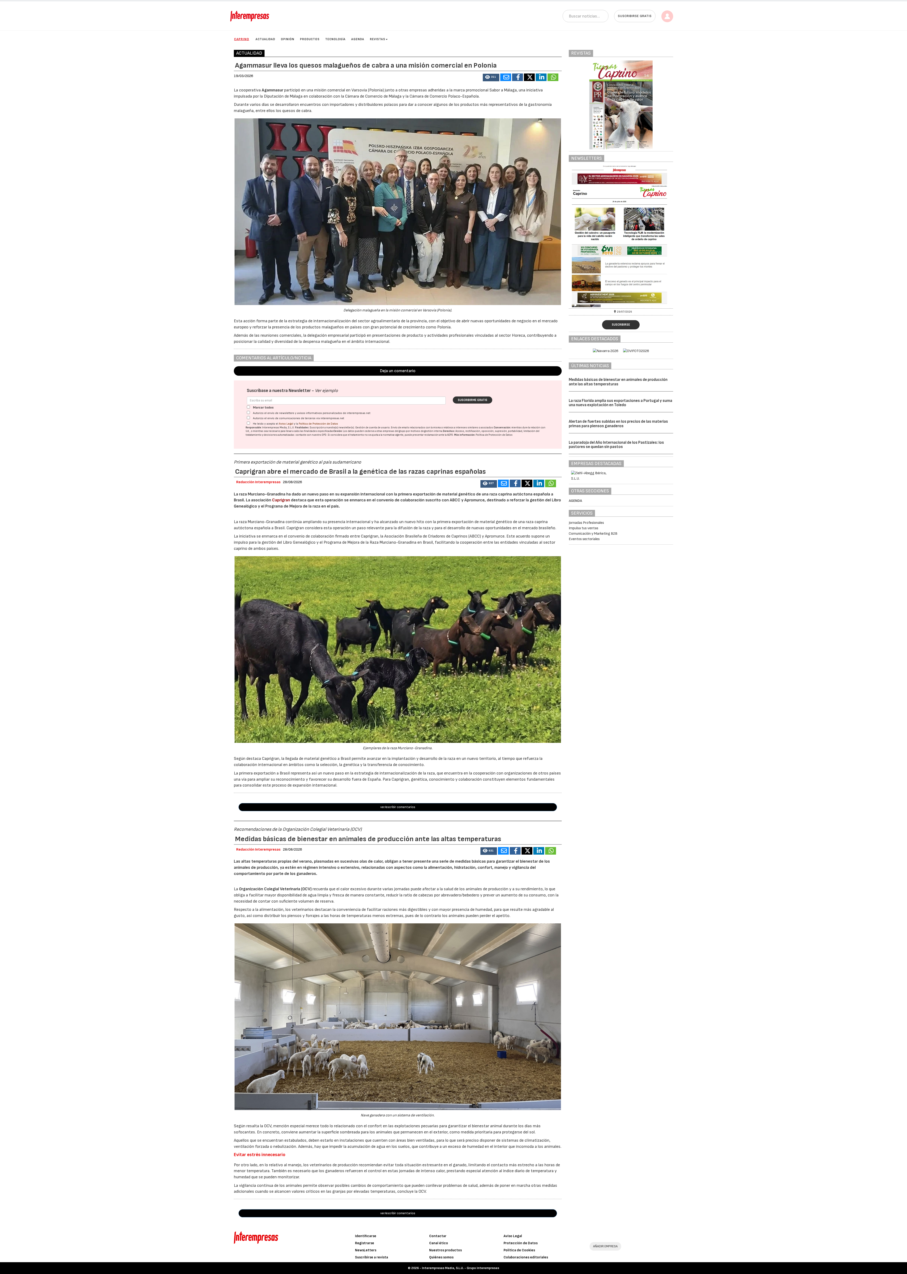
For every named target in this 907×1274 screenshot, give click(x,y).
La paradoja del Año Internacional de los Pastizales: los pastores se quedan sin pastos (616, 444)
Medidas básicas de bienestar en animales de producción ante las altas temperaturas (618, 382)
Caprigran (281, 500)
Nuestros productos (445, 1250)
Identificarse (365, 1236)
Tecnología (335, 39)
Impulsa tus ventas (583, 528)
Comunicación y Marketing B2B (593, 533)
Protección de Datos (521, 1243)
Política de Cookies (519, 1250)
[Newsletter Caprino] (621, 236)
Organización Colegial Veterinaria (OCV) (275, 889)
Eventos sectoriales (584, 539)
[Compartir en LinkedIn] (541, 77)
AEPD (450, 434)
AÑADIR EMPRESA (605, 1246)
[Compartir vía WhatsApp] (553, 77)
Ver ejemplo (326, 390)
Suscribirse (621, 325)
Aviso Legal (286, 424)
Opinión (287, 39)
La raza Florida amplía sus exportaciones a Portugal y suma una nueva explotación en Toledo (620, 403)
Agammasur (272, 90)
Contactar (437, 1236)
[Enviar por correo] (505, 77)
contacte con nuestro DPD (310, 434)
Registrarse (364, 1243)
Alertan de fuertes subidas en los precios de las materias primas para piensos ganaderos (618, 423)
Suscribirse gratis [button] (635, 16)
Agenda (357, 39)
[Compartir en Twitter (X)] (529, 77)
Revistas (377, 39)
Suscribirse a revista (371, 1257)
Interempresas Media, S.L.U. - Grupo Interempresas (460, 1268)
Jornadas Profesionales (586, 523)
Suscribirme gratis (472, 400)
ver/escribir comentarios (397, 807)
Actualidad (265, 39)
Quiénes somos (441, 1257)
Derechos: (449, 431)
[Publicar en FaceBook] (517, 77)
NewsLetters (365, 1250)
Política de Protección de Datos (318, 424)
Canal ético (438, 1243)
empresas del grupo (394, 431)
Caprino (241, 39)
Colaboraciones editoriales (526, 1257)
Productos (310, 39)
